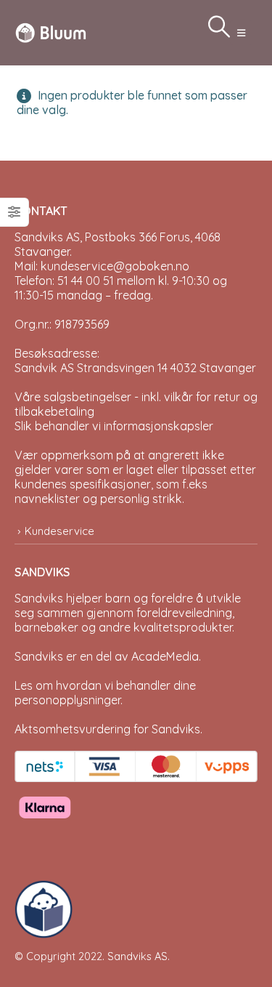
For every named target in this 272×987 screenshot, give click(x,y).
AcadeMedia (165, 656)
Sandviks (39, 598)
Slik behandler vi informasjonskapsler (114, 426)
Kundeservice (59, 531)
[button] (241, 32)
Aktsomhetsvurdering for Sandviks (107, 729)
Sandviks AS (137, 956)
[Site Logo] (51, 32)
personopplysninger (67, 700)
